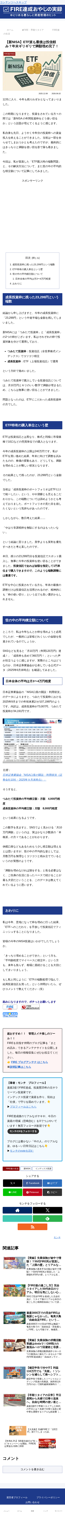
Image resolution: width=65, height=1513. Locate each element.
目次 (28, 257)
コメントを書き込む (32, 1469)
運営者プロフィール (17, 1497)
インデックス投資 (44, 1168)
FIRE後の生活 (12, 1168)
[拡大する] (58, 722)
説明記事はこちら (20, 1066)
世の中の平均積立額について (27, 274)
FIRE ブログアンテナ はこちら (29, 1062)
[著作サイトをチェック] (17, 1210)
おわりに (17, 283)
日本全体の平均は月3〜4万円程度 (33, 278)
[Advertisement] (32, 215)
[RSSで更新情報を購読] (32, 1226)
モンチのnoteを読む (22, 1150)
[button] (52, 1192)
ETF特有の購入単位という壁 (27, 269)
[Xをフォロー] (47, 1210)
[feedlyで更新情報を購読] (47, 1218)
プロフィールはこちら (23, 1106)
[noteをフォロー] (17, 1218)
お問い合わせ (33, 1502)
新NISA (27, 1168)
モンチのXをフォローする (23, 1131)
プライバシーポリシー (48, 1497)
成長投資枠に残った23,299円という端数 (33, 264)
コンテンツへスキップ (13, 2)
